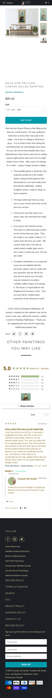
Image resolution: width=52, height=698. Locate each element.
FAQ (7, 599)
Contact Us (13, 619)
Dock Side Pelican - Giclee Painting (19, 466)
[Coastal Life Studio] (26, 2)
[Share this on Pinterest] (26, 334)
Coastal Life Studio (20, 670)
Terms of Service (16, 587)
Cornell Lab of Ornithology (16, 570)
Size (7, 105)
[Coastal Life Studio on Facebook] (8, 539)
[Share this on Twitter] (13, 334)
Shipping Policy (15, 612)
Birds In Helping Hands (15, 556)
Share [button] (10, 501)
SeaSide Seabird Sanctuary (17, 551)
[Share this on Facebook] (19, 334)
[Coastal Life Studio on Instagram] (15, 539)
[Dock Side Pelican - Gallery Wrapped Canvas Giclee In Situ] (22, 23)
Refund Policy (14, 580)
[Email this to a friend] (32, 334)
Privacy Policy (15, 606)
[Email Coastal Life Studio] (22, 539)
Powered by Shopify (14, 677)
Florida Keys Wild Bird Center (18, 566)
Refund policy (14, 625)
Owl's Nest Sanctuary (14, 561)
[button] (21, 508)
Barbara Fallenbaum (14, 92)
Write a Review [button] (27, 406)
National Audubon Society (16, 575)
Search (10, 593)
